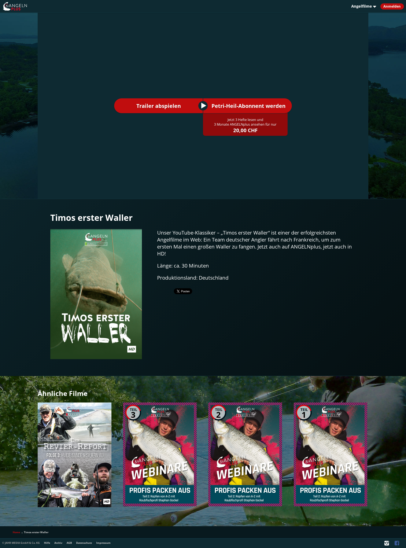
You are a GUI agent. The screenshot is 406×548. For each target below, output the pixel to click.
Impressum (103, 543)
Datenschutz (84, 543)
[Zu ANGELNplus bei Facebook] (397, 544)
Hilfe (47, 543)
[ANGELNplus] (21, 6)
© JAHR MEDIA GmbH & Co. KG (21, 543)
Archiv (58, 543)
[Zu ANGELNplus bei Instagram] (387, 544)
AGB (69, 543)
